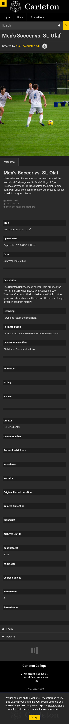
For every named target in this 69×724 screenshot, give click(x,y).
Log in (7, 17)
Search (66, 25)
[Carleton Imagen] (34, 6)
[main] (34, 345)
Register (11, 636)
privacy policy (56, 705)
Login (9, 629)
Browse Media (37, 17)
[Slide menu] (3, 3)
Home (20, 17)
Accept (34, 717)
